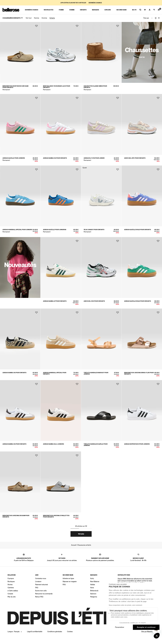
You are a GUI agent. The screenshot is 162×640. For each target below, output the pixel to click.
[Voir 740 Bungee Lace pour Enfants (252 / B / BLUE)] (60, 52)
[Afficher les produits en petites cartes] (158, 18)
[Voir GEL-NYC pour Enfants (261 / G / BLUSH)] (142, 124)
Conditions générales (54, 631)
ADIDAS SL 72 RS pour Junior (94, 158)
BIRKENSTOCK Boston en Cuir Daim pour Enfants (15, 86)
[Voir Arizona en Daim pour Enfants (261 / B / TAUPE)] (20, 481)
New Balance (94, 581)
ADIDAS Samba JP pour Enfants (54, 301)
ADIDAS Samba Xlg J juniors (53, 444)
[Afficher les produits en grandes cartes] (155, 18)
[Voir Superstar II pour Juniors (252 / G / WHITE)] (142, 410)
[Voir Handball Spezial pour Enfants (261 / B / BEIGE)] (60, 339)
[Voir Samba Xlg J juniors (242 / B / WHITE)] (60, 410)
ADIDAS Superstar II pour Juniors (137, 444)
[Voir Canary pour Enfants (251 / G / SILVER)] (101, 196)
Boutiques (11, 581)
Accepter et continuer (146, 627)
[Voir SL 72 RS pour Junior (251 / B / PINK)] (101, 124)
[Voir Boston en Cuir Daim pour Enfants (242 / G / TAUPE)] (20, 52)
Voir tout (29, 18)
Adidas (92, 584)
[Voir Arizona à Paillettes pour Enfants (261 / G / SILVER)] (60, 481)
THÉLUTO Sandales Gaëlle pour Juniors (96, 444)
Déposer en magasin (70, 581)
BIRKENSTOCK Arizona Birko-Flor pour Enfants (139, 373)
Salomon (93, 594)
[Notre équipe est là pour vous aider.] (140, 10)
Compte (10, 594)
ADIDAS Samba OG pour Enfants (55, 158)
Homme (44, 18)
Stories (10, 584)
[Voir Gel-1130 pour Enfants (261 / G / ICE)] (101, 267)
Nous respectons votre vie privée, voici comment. (125, 605)
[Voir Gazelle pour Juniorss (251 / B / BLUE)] (60, 196)
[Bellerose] (11, 10)
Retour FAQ (39, 597)
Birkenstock (94, 590)
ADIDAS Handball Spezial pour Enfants (54, 373)
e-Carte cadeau (13, 590)
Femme (36, 18)
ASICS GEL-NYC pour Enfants (134, 158)
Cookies (70, 631)
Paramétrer (119, 627)
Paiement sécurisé (41, 584)
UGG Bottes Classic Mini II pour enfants (95, 86)
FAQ (36, 587)
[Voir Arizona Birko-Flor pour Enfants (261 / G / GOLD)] (142, 339)
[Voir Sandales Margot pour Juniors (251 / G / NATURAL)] (101, 339)
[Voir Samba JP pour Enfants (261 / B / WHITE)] (60, 267)
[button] (157, 636)
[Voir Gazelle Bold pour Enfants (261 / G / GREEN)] (142, 267)
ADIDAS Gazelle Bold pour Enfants (137, 229)
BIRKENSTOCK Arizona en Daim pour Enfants (16, 516)
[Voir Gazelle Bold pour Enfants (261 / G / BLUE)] (142, 196)
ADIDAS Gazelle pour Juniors (14, 158)
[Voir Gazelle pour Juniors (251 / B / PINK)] (20, 124)
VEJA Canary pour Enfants (94, 229)
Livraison (38, 581)
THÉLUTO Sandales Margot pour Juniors (96, 373)
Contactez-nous (40, 578)
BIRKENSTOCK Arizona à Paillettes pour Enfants (56, 516)
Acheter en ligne (68, 578)
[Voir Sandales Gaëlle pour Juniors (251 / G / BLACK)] (101, 410)
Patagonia (93, 597)
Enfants (52, 18)
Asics (92, 587)
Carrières (11, 587)
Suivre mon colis (41, 590)
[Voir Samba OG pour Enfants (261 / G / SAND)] (20, 339)
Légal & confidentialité (34, 631)
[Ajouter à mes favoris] (36, 26)
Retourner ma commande (44, 594)
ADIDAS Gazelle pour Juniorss (54, 229)
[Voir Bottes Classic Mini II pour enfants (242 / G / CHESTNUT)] (101, 52)
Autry (92, 578)
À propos (11, 578)
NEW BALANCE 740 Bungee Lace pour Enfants (56, 86)
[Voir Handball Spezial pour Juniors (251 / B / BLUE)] (20, 196)
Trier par (146, 18)
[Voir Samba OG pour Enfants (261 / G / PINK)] (60, 124)
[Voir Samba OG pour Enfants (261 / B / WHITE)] (20, 410)
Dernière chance (95, 2)
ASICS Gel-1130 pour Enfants (94, 301)
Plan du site (12, 597)
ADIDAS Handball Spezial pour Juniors (17, 229)
